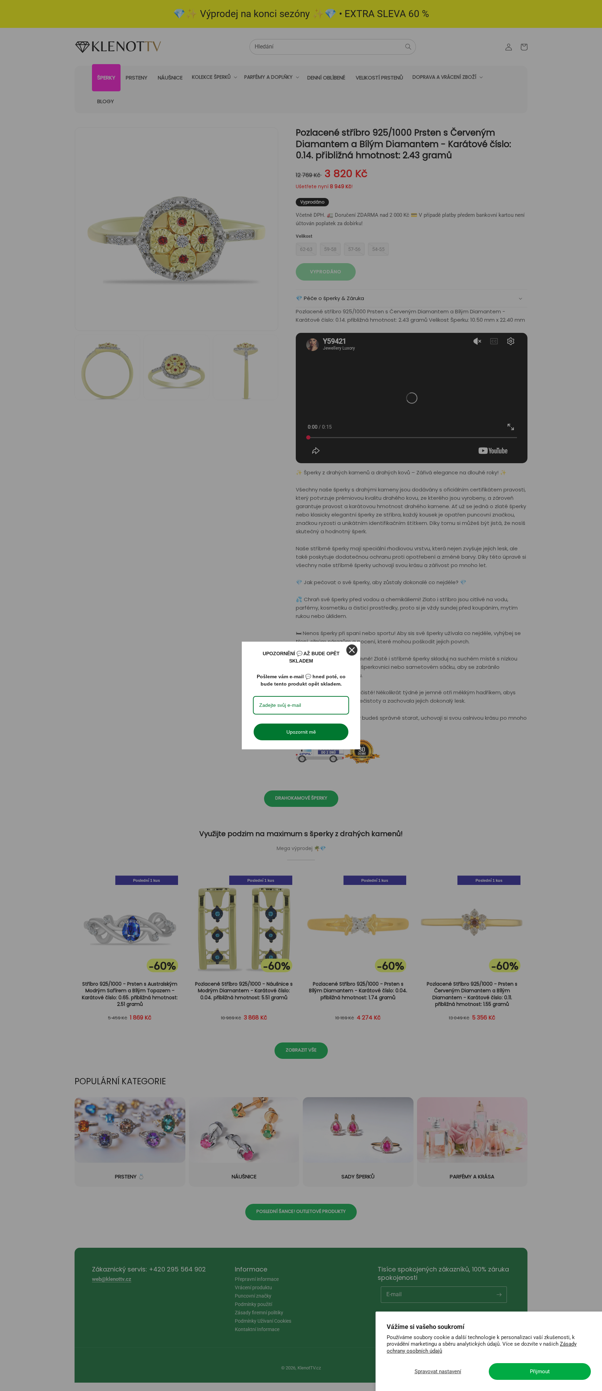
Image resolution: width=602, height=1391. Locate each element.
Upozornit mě (301, 732)
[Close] (352, 650)
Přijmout (540, 1371)
